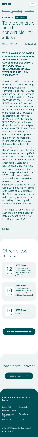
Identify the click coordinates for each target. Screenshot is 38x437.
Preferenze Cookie (9, 410)
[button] (32, 4)
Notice (5, 228)
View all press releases (17, 331)
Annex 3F (18, 313)
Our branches (7, 419)
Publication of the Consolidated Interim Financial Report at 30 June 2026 (23, 271)
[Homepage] (6, 4)
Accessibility (23, 414)
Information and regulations (8, 415)
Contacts (22, 419)
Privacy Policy (7, 407)
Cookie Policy (24, 407)
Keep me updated (17, 376)
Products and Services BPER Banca (16, 399)
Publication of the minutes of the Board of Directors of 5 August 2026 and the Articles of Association (24, 292)
